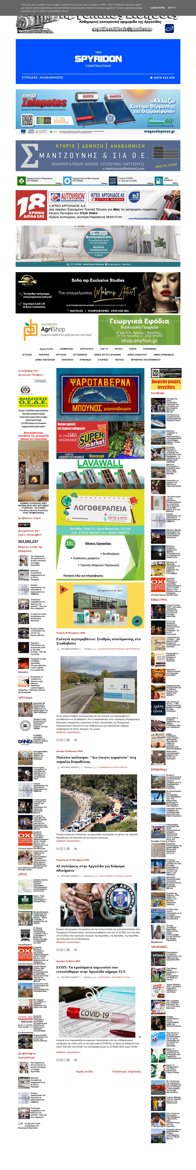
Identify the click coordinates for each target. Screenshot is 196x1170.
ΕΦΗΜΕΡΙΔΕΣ (66, 349)
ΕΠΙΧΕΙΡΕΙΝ (67, 360)
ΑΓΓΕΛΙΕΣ (27, 355)
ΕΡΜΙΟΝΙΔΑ (85, 360)
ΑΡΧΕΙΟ (118, 349)
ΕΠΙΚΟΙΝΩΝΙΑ (149, 349)
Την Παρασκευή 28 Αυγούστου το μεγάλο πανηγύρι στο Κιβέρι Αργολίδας (38, 560)
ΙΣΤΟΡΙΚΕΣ (103, 360)
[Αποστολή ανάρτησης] (75, 739)
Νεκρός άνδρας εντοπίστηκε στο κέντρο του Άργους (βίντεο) (38, 632)
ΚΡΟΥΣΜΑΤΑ (117, 977)
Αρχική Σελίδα (46, 349)
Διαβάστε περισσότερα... (68, 732)
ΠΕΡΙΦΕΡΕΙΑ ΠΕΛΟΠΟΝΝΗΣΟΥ (146, 360)
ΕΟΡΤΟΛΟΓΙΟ (86, 349)
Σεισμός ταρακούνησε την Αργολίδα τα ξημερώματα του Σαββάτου (38, 589)
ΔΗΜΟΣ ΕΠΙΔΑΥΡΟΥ (137, 355)
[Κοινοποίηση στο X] (64, 739)
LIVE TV (104, 349)
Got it (172, 7)
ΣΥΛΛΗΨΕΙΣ (127, 876)
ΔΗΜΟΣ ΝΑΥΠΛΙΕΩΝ (45, 360)
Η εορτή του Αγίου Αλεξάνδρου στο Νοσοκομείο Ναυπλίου (38, 617)
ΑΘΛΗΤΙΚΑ (44, 355)
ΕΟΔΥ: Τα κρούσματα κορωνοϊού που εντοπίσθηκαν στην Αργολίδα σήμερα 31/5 (90, 969)
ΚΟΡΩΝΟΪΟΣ (105, 977)
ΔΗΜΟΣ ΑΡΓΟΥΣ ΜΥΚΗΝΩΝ (107, 355)
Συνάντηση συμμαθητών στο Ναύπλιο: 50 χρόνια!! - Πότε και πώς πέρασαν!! (38, 604)
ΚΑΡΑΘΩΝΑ (104, 767)
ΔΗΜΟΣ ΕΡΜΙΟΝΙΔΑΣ (164, 355)
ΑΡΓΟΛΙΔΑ (61, 355)
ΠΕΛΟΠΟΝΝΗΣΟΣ (133, 649)
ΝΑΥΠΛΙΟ (119, 360)
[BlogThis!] (61, 739)
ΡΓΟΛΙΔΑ (118, 876)
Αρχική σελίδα (84, 1071)
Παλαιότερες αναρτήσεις (126, 1071)
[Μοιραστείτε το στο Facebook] (68, 739)
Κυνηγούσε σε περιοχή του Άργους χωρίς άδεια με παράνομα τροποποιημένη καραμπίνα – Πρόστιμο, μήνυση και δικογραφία (31, 684)
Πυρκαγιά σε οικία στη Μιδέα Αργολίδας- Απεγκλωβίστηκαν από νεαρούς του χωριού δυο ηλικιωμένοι (32, 665)
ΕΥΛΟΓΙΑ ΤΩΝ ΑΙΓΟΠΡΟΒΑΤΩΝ (112, 649)
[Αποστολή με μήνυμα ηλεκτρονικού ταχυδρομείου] (57, 739)
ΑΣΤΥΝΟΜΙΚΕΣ (80, 355)
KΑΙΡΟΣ (133, 349)
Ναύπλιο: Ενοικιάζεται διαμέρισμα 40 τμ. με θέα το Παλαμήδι (38, 575)
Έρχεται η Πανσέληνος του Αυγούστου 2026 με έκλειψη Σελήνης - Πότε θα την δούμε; (38, 648)
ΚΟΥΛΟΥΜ (115, 767)
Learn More (157, 7)
